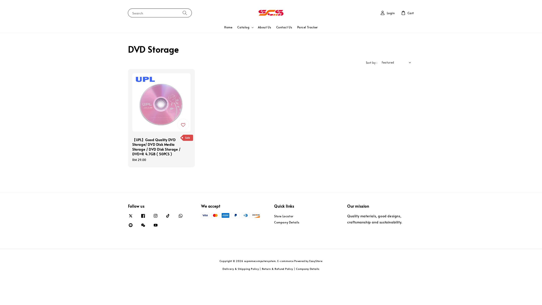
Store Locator (283, 216)
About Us (264, 27)
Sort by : (371, 63)
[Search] (185, 13)
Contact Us (284, 27)
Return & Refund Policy (277, 269)
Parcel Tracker (307, 27)
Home (228, 27)
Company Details (286, 222)
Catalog (243, 27)
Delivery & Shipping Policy (241, 269)
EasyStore (315, 261)
